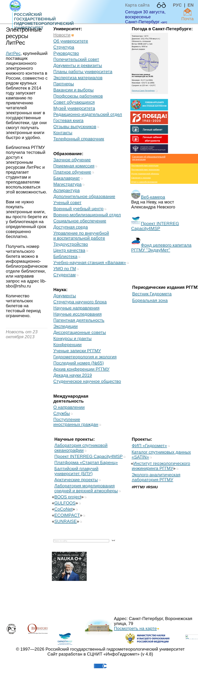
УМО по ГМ (64, 268)
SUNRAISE (65, 521)
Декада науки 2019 (72, 375)
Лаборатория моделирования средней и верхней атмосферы (86, 488)
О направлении (69, 407)
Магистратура (67, 184)
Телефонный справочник (78, 138)
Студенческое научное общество (87, 381)
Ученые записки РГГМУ (77, 350)
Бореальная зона (150, 300)
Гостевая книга (68, 120)
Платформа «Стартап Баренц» (86, 462)
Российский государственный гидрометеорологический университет (115, 649)
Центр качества (69, 250)
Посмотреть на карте (135, 628)
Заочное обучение (72, 159)
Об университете (70, 41)
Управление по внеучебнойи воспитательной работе (81, 235)
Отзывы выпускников (74, 126)
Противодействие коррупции (144, 165)
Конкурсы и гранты (72, 338)
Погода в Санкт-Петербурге (143, 91)
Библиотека (65, 256)
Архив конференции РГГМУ (81, 369)
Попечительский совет (76, 59)
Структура (63, 47)
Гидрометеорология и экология (85, 356)
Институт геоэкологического (161, 466)
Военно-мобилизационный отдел (87, 214)
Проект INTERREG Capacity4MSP (155, 226)
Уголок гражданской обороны (145, 173)
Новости (61, 34)
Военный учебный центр (78, 208)
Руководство (66, 53)
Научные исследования (77, 314)
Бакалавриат (66, 178)
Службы (61, 413)
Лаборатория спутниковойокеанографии (81, 448)
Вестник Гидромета (152, 293)
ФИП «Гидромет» (149, 445)
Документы (64, 295)
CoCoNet (63, 509)
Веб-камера (153, 197)
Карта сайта (137, 5)
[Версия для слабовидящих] (161, 5)
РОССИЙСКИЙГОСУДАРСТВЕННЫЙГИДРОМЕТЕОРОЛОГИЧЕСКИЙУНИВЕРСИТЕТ (44, 21)
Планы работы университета (82, 71)
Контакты (62, 132)
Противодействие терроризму (145, 169)
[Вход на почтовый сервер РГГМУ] (187, 12)
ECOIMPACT (67, 515)
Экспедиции (65, 326)
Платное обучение (72, 172)
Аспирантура (66, 190)
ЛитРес (13, 53)
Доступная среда (70, 227)
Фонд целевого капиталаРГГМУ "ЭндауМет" (161, 247)
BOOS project (67, 496)
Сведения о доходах (141, 178)
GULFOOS (65, 503)
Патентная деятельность (78, 320)
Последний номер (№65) (78, 363)
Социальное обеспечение (79, 220)
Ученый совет (67, 202)
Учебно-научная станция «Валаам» (89, 262)
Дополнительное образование (84, 196)
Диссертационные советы (79, 332)
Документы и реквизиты (77, 65)
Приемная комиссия (73, 165)
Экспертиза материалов (77, 77)
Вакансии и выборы (73, 89)
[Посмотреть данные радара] (149, 71)
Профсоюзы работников (78, 96)
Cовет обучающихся (74, 102)
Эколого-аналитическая (156, 477)
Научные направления (76, 308)
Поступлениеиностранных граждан (75, 422)
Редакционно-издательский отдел (87, 114)
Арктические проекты (76, 479)
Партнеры (63, 83)
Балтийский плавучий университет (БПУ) (76, 471)
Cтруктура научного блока (80, 301)
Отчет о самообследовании (144, 182)
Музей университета (74, 108)
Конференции (67, 344)
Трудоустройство (70, 244)
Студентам (64, 274)
